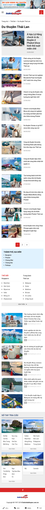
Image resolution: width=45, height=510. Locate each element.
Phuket (7, 257)
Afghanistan (8, 299)
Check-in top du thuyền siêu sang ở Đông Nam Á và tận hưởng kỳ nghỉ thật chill (33, 94)
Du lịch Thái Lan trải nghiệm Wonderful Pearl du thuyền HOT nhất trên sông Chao (33, 77)
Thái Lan (26, 278)
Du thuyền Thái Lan (24, 21)
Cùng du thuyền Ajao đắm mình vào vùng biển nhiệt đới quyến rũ (33, 161)
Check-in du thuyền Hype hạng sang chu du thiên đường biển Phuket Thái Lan (33, 211)
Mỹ (26, 468)
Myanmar (7, 289)
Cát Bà (5, 439)
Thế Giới (12, 21)
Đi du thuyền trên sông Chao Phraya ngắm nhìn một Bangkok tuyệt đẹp (33, 228)
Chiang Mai (9, 260)
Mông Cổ (7, 296)
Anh (13, 474)
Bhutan (27, 292)
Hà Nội (5, 436)
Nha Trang (6, 441)
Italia (5, 292)
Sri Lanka (28, 296)
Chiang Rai (9, 263)
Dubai (27, 286)
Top (40, 508)
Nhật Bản (7, 283)
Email (29, 508)
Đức (4, 477)
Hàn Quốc (7, 286)
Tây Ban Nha (16, 471)
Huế (13, 439)
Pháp (5, 474)
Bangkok (8, 255)
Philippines (36, 441)
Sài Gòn (14, 441)
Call (6, 508)
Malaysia (28, 283)
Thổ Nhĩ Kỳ (6, 471)
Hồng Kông (28, 441)
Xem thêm (12, 449)
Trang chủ (5, 21)
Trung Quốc (27, 275)
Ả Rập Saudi (29, 299)
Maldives (28, 289)
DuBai (26, 436)
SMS (18, 508)
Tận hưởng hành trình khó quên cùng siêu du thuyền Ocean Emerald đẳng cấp (32, 178)
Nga (13, 468)
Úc (13, 477)
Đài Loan (36, 439)
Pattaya (8, 265)
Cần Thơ (14, 444)
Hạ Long (14, 436)
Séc (4, 468)
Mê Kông (6, 444)
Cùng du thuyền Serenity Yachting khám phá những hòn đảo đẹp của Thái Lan (32, 144)
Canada (35, 468)
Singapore (5, 278)
